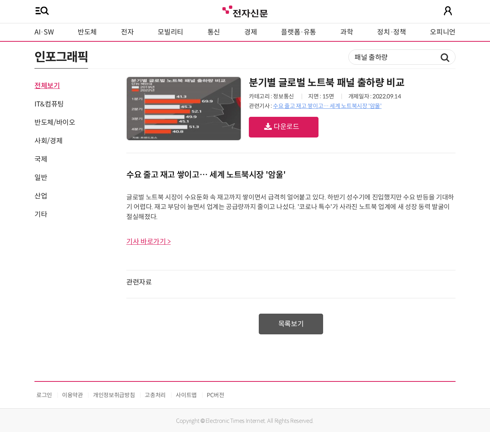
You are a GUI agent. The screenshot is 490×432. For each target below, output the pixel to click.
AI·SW (44, 32)
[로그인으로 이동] (448, 10)
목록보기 (291, 324)
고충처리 (155, 395)
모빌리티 (170, 32)
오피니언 (443, 32)
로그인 (44, 395)
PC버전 (215, 395)
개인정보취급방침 (114, 395)
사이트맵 (186, 395)
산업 (40, 196)
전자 (127, 32)
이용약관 (72, 395)
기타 (40, 214)
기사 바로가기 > (148, 241)
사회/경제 (48, 141)
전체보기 (47, 86)
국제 (40, 159)
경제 (250, 32)
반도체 (87, 32)
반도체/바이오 (54, 122)
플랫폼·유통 (298, 32)
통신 (213, 32)
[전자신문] (245, 10)
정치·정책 (391, 32)
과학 (346, 32)
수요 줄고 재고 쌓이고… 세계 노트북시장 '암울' (327, 106)
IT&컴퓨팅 (49, 104)
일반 (40, 177)
